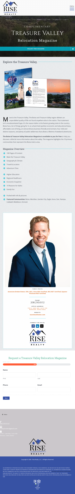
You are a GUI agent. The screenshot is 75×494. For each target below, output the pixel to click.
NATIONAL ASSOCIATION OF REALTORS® (61, 471)
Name (5, 370)
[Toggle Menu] (71, 7)
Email (40, 385)
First (4, 378)
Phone (5, 385)
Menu (5, 414)
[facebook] (33, 326)
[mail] (41, 326)
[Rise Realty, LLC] (37, 439)
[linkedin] (37, 326)
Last (39, 378)
